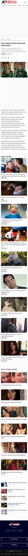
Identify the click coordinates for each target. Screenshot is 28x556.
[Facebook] (2, 57)
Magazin (8, 39)
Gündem (4, 5)
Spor (23, 5)
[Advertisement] (14, 22)
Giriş (2, 553)
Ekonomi (9, 5)
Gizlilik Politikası (8, 553)
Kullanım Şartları (20, 553)
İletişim (13, 553)
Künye (25, 553)
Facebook (8, 530)
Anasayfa (3, 39)
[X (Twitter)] (5, 57)
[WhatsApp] (8, 57)
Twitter (14, 530)
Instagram (20, 530)
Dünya (19, 5)
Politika (15, 5)
